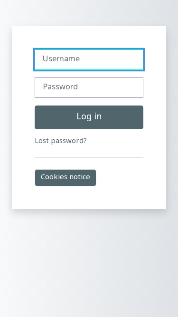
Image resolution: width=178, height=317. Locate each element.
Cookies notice (65, 177)
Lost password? (61, 141)
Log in (89, 117)
